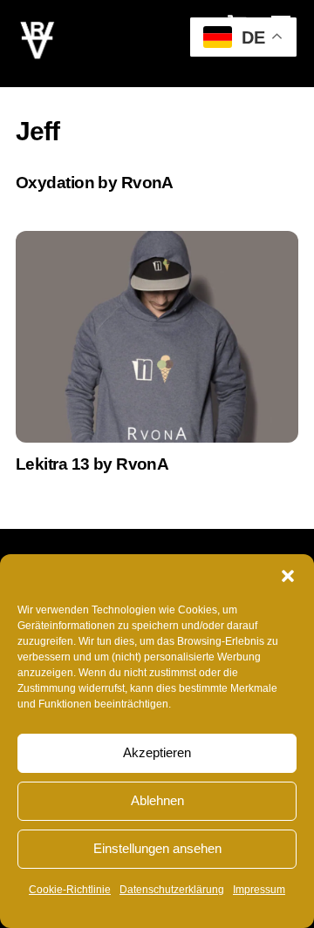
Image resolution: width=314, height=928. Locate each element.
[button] (288, 576)
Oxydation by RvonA (95, 182)
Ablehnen (157, 800)
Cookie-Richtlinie (70, 890)
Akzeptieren (157, 752)
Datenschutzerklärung (171, 890)
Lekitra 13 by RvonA (92, 464)
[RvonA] (37, 54)
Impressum (259, 890)
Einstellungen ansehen (157, 848)
